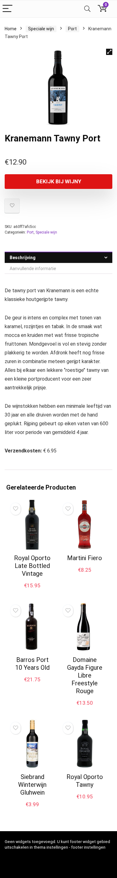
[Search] (87, 9)
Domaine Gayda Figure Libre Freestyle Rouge (84, 675)
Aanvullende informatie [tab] (33, 268)
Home (11, 28)
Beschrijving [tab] (23, 257)
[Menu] (7, 9)
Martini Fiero (84, 558)
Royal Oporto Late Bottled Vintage (32, 565)
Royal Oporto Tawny (84, 780)
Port (72, 28)
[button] (109, 52)
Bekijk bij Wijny (58, 181)
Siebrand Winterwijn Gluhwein (32, 784)
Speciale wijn (41, 28)
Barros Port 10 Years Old (32, 663)
